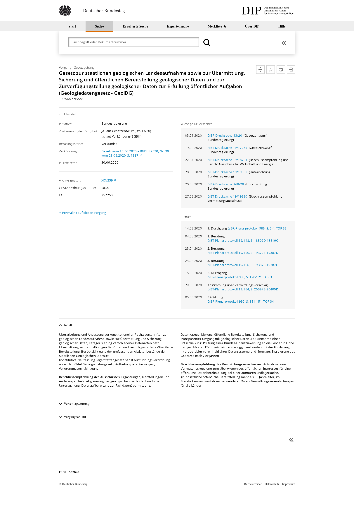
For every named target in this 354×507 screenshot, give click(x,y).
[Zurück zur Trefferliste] (284, 42)
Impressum (288, 484)
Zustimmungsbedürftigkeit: (78, 131)
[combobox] (135, 42)
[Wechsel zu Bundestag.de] (93, 10)
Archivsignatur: (70, 180)
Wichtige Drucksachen (197, 124)
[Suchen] (206, 42)
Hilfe (62, 472)
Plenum (186, 217)
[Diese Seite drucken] (281, 69)
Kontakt (73, 472)
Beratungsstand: (71, 144)
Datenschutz (272, 484)
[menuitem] (72, 26)
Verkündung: (68, 151)
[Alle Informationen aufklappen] (260, 69)
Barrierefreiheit (253, 484)
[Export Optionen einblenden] (291, 69)
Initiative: (65, 124)
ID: (61, 195)
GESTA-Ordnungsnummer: (78, 188)
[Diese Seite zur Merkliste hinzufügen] (270, 69)
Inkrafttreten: (68, 163)
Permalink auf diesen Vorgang (84, 212)
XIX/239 (107, 180)
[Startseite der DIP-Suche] (268, 10)
